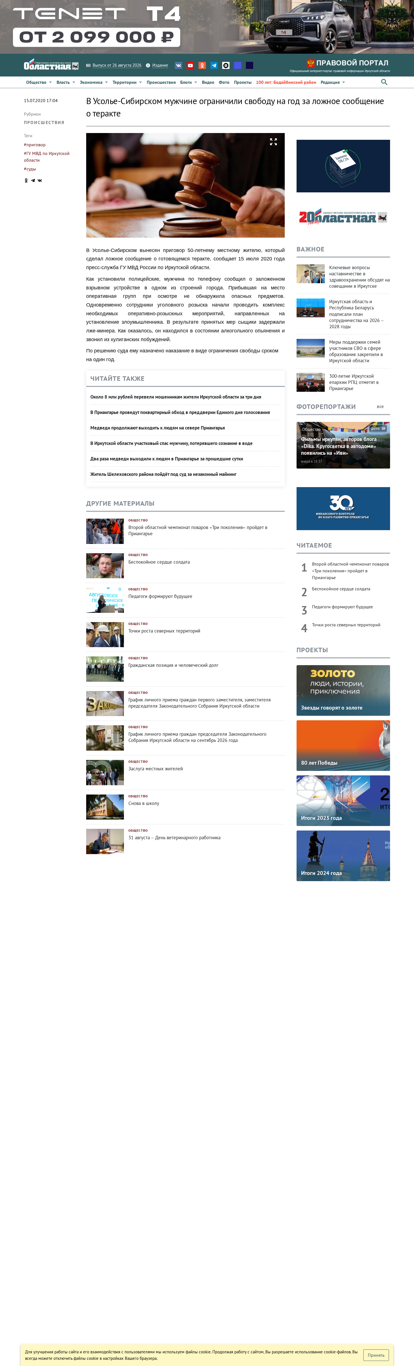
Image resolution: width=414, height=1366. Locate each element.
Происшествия (44, 122)
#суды (30, 169)
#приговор (35, 144)
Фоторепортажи (326, 406)
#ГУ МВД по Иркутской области (47, 156)
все (381, 406)
